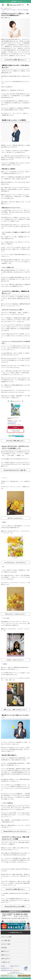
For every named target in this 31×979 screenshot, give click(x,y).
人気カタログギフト (8, 8)
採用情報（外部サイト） (15, 966)
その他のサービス (5, 962)
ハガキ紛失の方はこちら (15, 932)
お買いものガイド (5, 958)
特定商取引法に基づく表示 (6, 970)
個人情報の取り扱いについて (7, 968)
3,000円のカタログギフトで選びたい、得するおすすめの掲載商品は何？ (15, 10)
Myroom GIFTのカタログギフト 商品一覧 (14, 470)
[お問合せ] (15, 976)
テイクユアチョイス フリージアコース (14, 562)
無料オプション (5, 951)
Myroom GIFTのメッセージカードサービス (14, 831)
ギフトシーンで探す (6, 936)
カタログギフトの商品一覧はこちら (14, 889)
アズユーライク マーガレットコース (14, 614)
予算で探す (4, 947)
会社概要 (3, 966)
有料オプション (5, 955)
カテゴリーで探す (5, 944)
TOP (1, 8)
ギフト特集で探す (5, 940)
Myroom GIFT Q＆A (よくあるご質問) (15, 906)
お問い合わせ (16, 970)
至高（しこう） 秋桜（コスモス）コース (14, 709)
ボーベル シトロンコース (14, 518)
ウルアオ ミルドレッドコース (15, 659)
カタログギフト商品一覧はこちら (14, 440)
